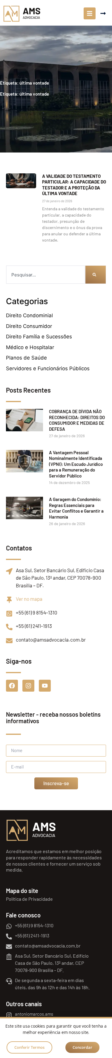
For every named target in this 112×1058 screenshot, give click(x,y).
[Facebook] (12, 686)
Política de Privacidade (29, 899)
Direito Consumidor (29, 326)
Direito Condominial (29, 315)
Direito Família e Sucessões (39, 337)
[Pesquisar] (95, 274)
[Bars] (90, 13)
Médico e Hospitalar (30, 347)
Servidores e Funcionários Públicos (48, 368)
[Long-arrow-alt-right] (103, 13)
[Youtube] (45, 686)
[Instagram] (28, 686)
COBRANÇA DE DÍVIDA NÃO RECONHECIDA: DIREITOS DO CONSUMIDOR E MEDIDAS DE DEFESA (77, 420)
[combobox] (45, 274)
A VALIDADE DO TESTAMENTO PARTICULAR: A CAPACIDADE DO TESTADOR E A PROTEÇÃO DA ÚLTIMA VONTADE (74, 184)
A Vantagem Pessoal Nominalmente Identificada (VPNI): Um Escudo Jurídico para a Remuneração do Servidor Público (76, 464)
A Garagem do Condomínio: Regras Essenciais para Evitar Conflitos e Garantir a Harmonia (76, 508)
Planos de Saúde (26, 358)
